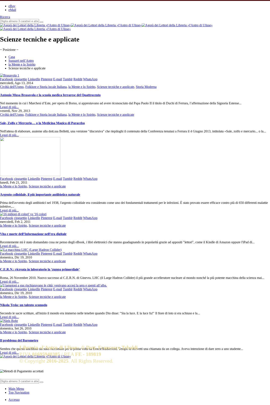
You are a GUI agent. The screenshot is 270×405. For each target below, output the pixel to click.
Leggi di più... (9, 107)
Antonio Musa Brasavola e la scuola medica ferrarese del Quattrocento (50, 95)
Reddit (77, 79)
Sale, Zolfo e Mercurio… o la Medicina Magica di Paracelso (42, 123)
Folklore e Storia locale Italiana (46, 87)
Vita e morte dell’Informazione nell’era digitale (33, 234)
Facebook (6, 79)
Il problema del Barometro (19, 340)
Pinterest (46, 79)
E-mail (57, 79)
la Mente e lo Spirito (81, 87)
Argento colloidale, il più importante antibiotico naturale (40, 194)
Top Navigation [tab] (18, 392)
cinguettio (20, 79)
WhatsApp (90, 79)
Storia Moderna (146, 87)
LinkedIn (34, 79)
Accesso (14, 399)
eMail (12, 10)
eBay (11, 6)
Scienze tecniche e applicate (115, 87)
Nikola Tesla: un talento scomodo (23, 305)
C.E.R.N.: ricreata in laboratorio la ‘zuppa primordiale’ (40, 269)
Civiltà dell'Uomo (12, 87)
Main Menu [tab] (16, 388)
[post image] (135, 75)
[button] (5, 17)
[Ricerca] (41, 22)
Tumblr (68, 79)
